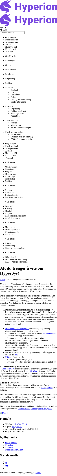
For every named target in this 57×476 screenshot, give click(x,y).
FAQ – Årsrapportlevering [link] (22, 139)
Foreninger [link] (9, 60)
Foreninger (9, 445)
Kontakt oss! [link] (10, 49)
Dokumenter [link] (10, 69)
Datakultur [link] (15, 95)
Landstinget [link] (10, 74)
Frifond (8, 357)
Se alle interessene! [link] (19, 102)
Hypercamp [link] (15, 109)
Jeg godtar (47, 409)
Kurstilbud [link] (15, 116)
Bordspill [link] (14, 90)
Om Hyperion (11, 442)
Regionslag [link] (10, 78)
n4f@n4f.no (17, 427)
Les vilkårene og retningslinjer (30, 409)
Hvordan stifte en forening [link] (22, 137)
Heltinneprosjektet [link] (18, 111)
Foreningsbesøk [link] (17, 113)
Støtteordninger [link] (11, 195)
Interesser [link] (9, 190)
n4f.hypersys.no (49, 333)
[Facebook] (6, 461)
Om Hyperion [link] (11, 56)
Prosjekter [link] (9, 192)
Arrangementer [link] (11, 42)
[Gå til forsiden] (28, 12)
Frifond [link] (14, 123)
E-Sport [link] (14, 97)
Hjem (2, 280)
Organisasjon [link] (10, 143)
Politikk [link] (8, 83)
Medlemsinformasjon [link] (14, 197)
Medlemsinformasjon (14, 450)
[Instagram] (6, 463)
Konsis (38, 473)
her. (16, 355)
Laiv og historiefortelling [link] (21, 99)
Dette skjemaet (8, 369)
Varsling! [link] (9, 51)
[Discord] (6, 466)
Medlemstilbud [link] (11, 146)
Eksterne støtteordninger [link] (21, 127)
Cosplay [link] (14, 92)
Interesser (9, 447)
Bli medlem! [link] (16, 134)
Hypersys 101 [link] (11, 47)
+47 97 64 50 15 (20, 424)
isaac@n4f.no (31, 371)
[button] (28, 28)
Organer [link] (8, 65)
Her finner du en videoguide (17, 328)
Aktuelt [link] (8, 44)
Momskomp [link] (16, 125)
